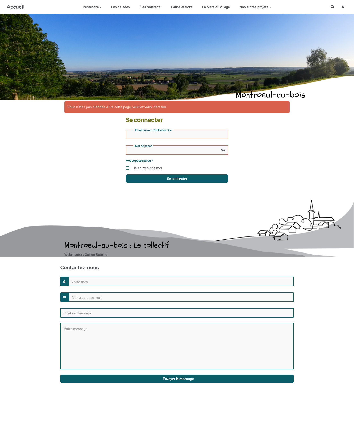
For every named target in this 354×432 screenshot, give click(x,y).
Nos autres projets (253, 7)
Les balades (120, 7)
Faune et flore (181, 7)
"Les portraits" (150, 7)
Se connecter (177, 179)
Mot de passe (143, 145)
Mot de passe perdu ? (139, 161)
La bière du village (216, 7)
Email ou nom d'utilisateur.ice (153, 130)
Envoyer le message (178, 379)
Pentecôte (91, 7)
